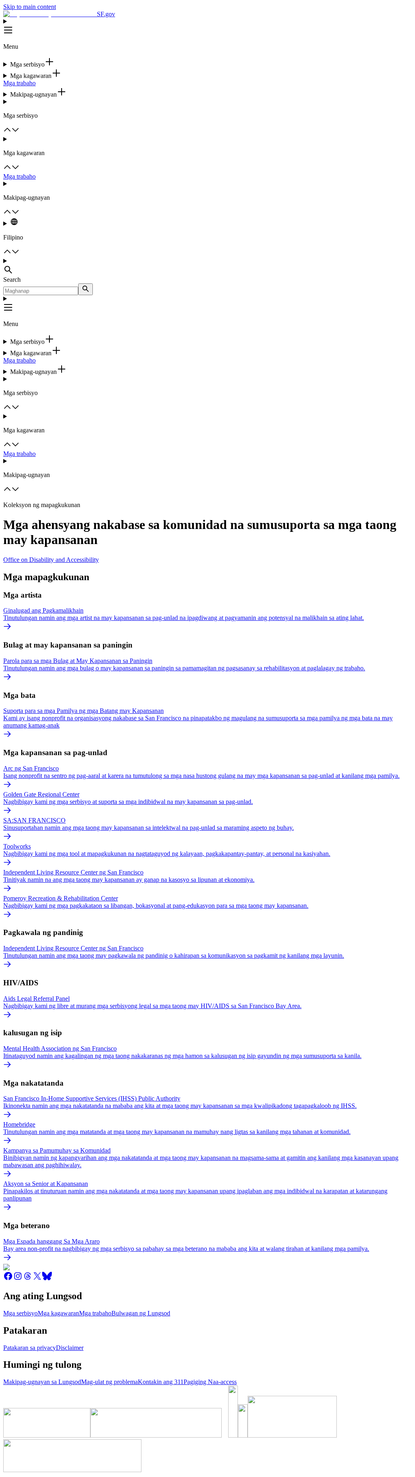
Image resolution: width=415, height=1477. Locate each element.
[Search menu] (207, 266)
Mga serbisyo (20, 1313)
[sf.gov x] (37, 1278)
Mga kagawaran (58, 1313)
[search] (85, 289)
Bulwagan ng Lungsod (140, 1313)
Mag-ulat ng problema (109, 1381)
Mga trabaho (19, 83)
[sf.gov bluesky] (47, 1278)
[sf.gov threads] (27, 1278)
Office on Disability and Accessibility (51, 559)
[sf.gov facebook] (8, 1278)
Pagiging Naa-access (210, 1381)
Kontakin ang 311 (161, 1381)
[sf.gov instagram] (18, 1278)
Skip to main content (29, 6)
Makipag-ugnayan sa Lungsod (42, 1381)
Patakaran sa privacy (29, 1347)
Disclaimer (69, 1347)
